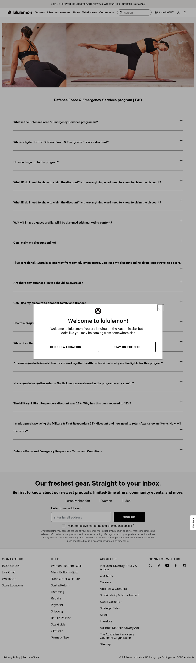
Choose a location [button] (65, 347)
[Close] (161, 308)
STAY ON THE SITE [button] (127, 347)
